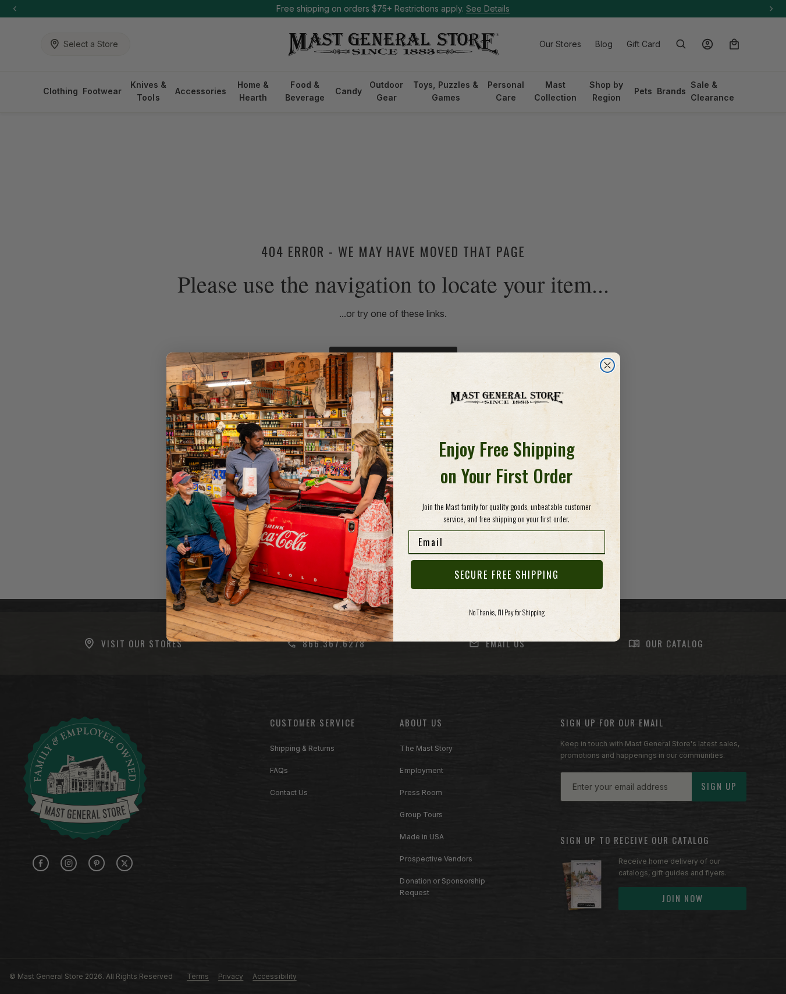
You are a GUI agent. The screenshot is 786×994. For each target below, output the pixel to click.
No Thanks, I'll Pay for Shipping (507, 612)
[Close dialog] (607, 365)
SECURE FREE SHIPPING (506, 575)
